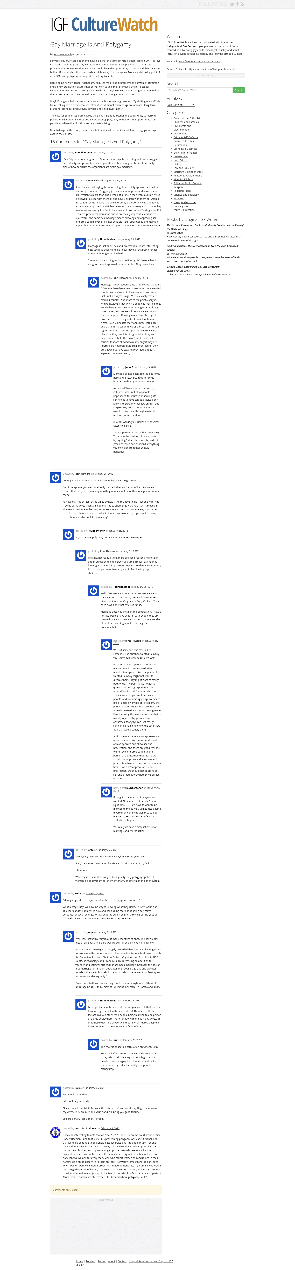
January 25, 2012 (105, 152)
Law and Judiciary (184, 167)
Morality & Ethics (183, 179)
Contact (122, 1261)
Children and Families (186, 122)
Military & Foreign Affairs (188, 175)
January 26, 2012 (132, 1040)
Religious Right (182, 190)
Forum (102, 1261)
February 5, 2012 (146, 367)
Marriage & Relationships (188, 171)
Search (239, 90)
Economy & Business (185, 148)
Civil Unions (180, 133)
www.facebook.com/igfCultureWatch (199, 61)
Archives (90, 1261)
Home (79, 1261)
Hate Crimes (181, 160)
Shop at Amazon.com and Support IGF (151, 1261)
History (178, 164)
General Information (185, 152)
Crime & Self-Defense (186, 137)
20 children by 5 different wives (128, 202)
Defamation (180, 145)
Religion (178, 187)
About (111, 1261)
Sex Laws (179, 198)
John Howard (95, 180)
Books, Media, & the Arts (187, 118)
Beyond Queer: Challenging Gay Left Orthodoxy (193, 266)
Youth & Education (184, 209)
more (239, 53)
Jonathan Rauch (63, 54)
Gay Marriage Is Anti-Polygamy (90, 44)
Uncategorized (182, 206)
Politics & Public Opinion (188, 183)
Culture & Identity (184, 141)
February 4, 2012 (110, 1128)
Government (181, 156)
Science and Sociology (186, 194)
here (132, 64)
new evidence (72, 82)
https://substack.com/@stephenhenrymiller (212, 69)
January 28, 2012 (94, 1087)
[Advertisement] (106, 1227)
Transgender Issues (185, 202)
